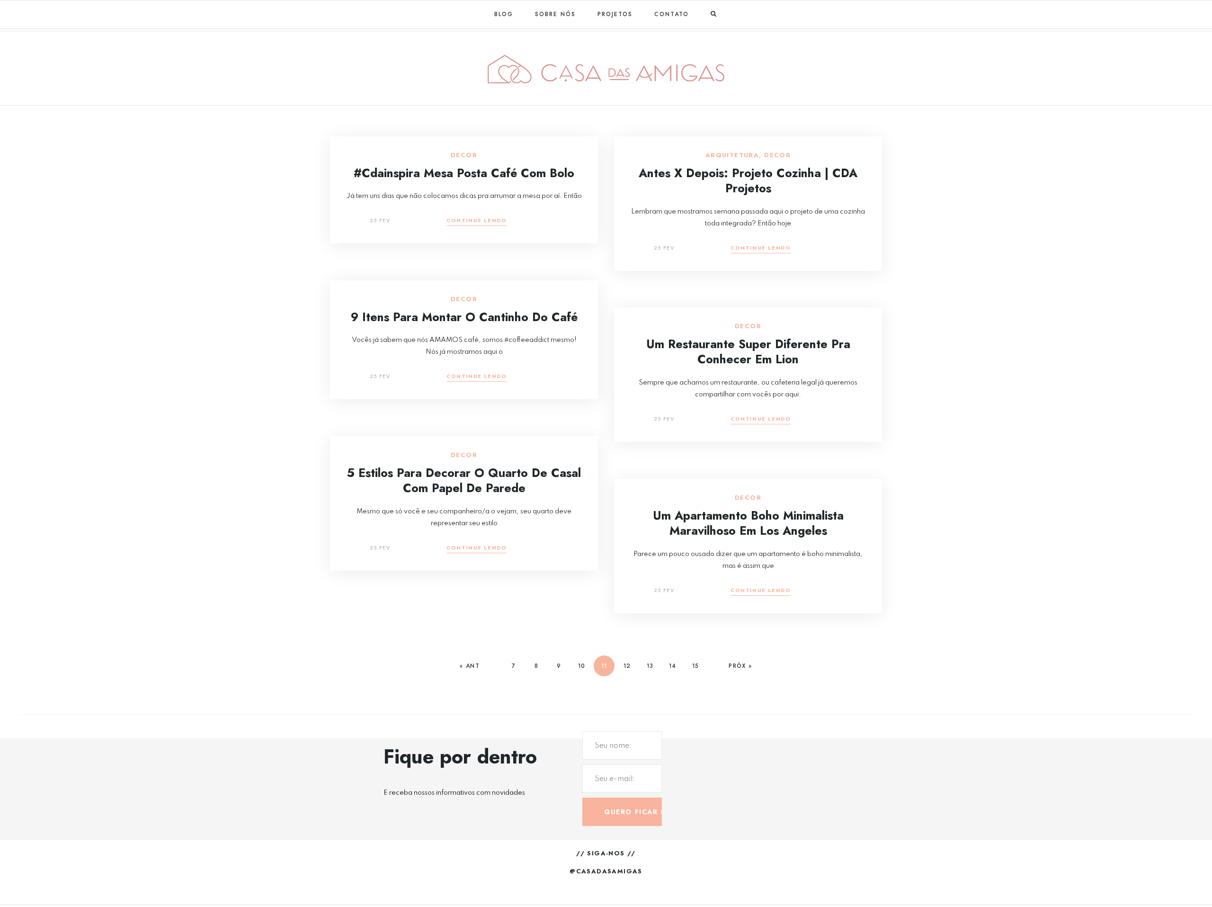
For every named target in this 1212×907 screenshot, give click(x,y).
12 (627, 666)
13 (650, 666)
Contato (671, 14)
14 (672, 666)
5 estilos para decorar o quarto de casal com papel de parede (464, 480)
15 (695, 666)
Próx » (740, 666)
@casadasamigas (606, 871)
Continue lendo (476, 221)
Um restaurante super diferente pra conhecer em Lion (748, 351)
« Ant (470, 666)
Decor (464, 155)
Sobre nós (555, 14)
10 (581, 666)
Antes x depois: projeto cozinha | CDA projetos (748, 180)
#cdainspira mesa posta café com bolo (464, 172)
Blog (503, 14)
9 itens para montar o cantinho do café (464, 316)
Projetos (615, 14)
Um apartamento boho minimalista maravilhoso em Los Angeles (748, 523)
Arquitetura (732, 155)
